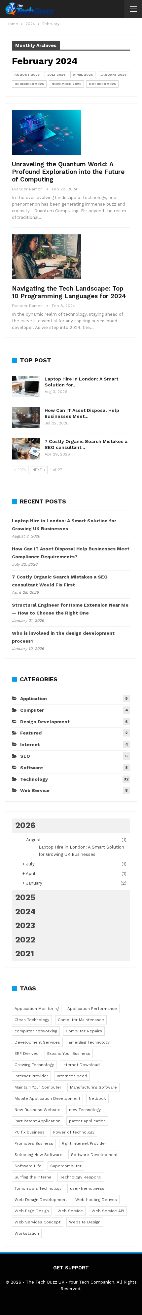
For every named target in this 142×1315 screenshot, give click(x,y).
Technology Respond (80, 1177)
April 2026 (83, 74)
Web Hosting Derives (96, 1199)
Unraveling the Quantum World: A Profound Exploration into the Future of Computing (68, 171)
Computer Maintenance (81, 1019)
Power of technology (73, 1132)
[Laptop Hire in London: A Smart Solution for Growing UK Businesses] (26, 386)
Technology (34, 779)
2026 (25, 825)
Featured (31, 733)
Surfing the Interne (33, 1177)
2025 (25, 897)
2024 (25, 911)
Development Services (37, 1042)
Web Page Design (32, 1211)
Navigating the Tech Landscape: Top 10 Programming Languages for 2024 (69, 292)
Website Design (84, 1222)
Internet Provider (31, 1076)
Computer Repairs (84, 1031)
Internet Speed (72, 1076)
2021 (24, 953)
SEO (25, 756)
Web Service (35, 790)
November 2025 (66, 84)
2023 (25, 925)
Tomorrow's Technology (38, 1188)
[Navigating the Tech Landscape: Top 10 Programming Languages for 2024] (46, 256)
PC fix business (30, 1132)
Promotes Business (34, 1143)
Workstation (27, 1233)
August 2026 (27, 74)
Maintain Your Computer (38, 1087)
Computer (32, 710)
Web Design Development (41, 1199)
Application (33, 698)
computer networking (36, 1031)
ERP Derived (27, 1053)
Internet (30, 744)
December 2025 (29, 84)
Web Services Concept (37, 1222)
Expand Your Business (68, 1053)
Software (31, 767)
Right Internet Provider (84, 1143)
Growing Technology (34, 1064)
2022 (25, 939)
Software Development (94, 1154)
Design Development (45, 721)
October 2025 (102, 84)
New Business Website (37, 1109)
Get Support (71, 1268)
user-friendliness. (87, 1188)
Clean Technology (32, 1019)
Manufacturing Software (93, 1087)
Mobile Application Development (47, 1098)
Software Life (28, 1166)
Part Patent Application (37, 1121)
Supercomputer (66, 1166)
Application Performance (92, 1008)
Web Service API (107, 1211)
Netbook (97, 1098)
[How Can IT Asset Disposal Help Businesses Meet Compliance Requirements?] (26, 417)
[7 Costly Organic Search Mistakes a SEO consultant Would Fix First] (26, 448)
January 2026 (113, 74)
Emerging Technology (89, 1042)
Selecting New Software (38, 1154)
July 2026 (56, 74)
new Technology (85, 1109)
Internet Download (81, 1064)
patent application (87, 1121)
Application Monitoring (37, 1008)
